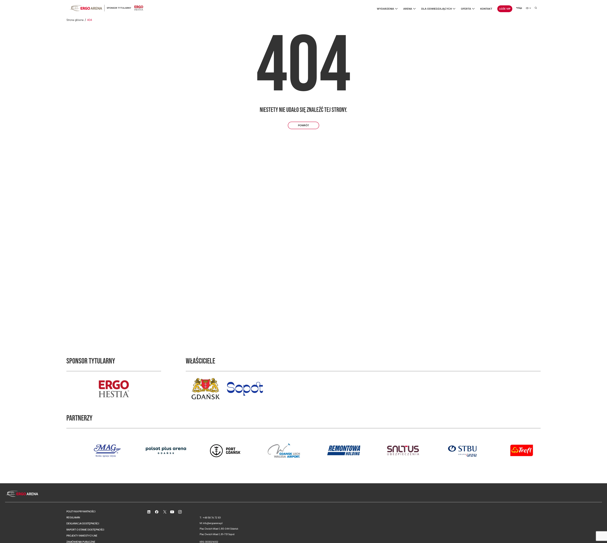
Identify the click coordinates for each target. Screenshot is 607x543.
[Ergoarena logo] (86, 8)
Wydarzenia (385, 8)
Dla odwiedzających (436, 8)
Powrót (303, 125)
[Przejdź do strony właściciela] (205, 389)
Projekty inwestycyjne (81, 535)
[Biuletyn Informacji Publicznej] (519, 8)
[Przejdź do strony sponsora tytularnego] (114, 389)
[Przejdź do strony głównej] (21, 494)
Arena (407, 8)
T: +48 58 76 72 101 (210, 517)
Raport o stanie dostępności (85, 529)
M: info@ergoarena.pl (211, 523)
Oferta (466, 8)
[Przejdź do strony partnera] (76, 450)
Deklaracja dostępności (82, 523)
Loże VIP (504, 8)
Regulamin (73, 517)
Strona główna (75, 20)
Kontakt (486, 8)
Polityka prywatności (80, 511)
